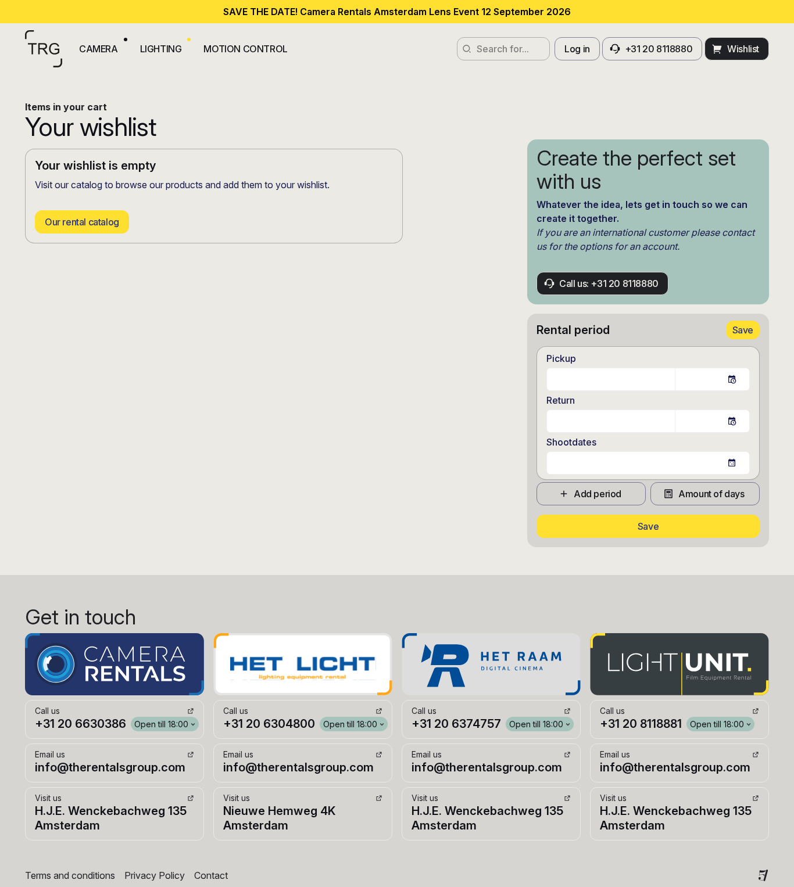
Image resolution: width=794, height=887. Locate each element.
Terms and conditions (70, 875)
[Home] (43, 48)
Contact (211, 875)
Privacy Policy (154, 875)
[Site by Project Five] (763, 875)
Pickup (561, 358)
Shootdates (571, 442)
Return (560, 400)
